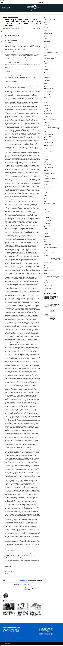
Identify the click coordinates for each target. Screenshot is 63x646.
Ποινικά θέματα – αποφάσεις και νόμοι (10, 2)
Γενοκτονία (46, 63)
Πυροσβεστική (46, 239)
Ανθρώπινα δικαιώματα (48, 33)
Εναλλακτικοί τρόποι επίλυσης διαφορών (51, 125)
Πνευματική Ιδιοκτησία (48, 217)
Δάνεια (45, 64)
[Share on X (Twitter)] (37, 28)
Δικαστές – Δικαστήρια (48, 96)
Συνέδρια (45, 250)
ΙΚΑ (44, 162)
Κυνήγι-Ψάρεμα (47, 181)
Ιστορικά (45, 165)
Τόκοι (45, 265)
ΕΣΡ (44, 147)
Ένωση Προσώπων (47, 137)
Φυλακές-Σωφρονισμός (48, 285)
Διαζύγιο (45, 71)
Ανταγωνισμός (46, 35)
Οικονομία (46, 204)
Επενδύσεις (46, 139)
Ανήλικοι (45, 32)
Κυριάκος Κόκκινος (28, 576)
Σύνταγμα (46, 255)
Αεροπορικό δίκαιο (47, 22)
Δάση (45, 66)
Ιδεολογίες (46, 159)
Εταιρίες (45, 148)
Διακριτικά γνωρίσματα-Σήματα (49, 74)
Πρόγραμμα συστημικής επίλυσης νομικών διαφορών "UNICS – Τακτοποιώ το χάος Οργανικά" (53, 230)
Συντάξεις (46, 256)
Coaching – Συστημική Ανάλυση (49, 19)
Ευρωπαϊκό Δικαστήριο (48, 151)
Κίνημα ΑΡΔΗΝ (46, 172)
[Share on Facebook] (36, 28)
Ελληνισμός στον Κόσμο (48, 121)
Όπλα (45, 206)
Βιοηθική (45, 55)
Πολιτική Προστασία (47, 223)
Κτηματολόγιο (46, 179)
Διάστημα (45, 78)
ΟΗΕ (45, 201)
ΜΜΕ (45, 190)
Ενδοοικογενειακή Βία (47, 129)
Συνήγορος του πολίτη (48, 253)
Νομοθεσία (46, 198)
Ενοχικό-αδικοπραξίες (46, 2)
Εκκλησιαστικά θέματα (48, 113)
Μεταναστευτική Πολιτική (48, 187)
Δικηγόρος (10, 576)
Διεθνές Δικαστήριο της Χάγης (49, 86)
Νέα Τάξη (45, 195)
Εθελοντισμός (46, 108)
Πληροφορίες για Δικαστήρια (49, 215)
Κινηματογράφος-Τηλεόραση (49, 173)
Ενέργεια (45, 131)
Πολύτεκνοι (46, 228)
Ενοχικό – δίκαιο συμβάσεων (55, 2)
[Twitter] (1, 36)
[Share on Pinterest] (39, 28)
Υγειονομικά (46, 273)
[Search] (61, 2)
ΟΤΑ (45, 209)
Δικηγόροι (45, 100)
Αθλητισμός (46, 24)
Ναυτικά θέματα (47, 193)
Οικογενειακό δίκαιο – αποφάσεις (49, 203)
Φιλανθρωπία (46, 280)
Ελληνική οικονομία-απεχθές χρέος (50, 119)
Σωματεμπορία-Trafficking (48, 262)
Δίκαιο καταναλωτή (47, 91)
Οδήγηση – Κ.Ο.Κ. (47, 200)
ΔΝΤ (45, 103)
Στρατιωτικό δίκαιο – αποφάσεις (49, 242)
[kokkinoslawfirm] (33, 8)
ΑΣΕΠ (45, 44)
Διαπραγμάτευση (47, 77)
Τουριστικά (46, 267)
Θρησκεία (45, 156)
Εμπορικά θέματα (27, 2)
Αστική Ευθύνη (46, 46)
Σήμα (45, 241)
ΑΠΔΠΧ (45, 38)
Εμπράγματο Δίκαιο (34, 2)
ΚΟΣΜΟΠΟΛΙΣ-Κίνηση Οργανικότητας (50, 178)
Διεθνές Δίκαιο (46, 85)
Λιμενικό (45, 186)
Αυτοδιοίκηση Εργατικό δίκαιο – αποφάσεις (51, 52)
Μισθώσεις (46, 189)
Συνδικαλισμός (46, 249)
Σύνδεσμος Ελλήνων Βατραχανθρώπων (50, 247)
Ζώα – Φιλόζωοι (46, 154)
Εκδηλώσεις (46, 111)
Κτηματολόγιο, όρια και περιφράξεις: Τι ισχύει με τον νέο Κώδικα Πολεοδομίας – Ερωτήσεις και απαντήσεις (35, 613)
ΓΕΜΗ (45, 60)
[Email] (1, 44)
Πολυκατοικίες (46, 226)
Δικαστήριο (46, 97)
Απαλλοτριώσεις (47, 36)
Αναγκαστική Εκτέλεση (48, 30)
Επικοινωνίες (46, 140)
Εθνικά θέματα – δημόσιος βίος (49, 110)
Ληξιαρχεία (46, 184)
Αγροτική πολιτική (47, 21)
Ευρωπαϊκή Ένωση (47, 150)
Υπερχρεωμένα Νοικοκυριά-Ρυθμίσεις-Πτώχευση (53, 277)
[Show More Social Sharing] (41, 28)
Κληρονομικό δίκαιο (47, 175)
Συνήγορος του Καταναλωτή (49, 252)
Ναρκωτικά (46, 192)
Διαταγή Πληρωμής (47, 80)
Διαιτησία (46, 72)
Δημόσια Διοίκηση (47, 69)
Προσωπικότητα (47, 236)
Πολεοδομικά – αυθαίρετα (48, 220)
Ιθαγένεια (21, 576)
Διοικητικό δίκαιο (16, 576)
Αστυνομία (46, 47)
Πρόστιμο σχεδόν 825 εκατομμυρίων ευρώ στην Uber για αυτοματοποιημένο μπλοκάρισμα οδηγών (9, 613)
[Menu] (2, 2)
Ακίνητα (45, 25)
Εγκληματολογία (47, 105)
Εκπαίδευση (46, 116)
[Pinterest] (1, 41)
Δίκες (45, 99)
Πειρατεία (46, 212)
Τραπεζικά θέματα (47, 268)
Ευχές (45, 153)
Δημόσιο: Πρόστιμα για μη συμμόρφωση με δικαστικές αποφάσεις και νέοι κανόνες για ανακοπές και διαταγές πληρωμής (22, 613)
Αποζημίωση (40, 2)
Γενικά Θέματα (46, 61)
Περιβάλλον (46, 214)
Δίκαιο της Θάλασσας (47, 94)
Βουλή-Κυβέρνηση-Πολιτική (49, 58)
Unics (7, 28)
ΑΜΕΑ (45, 28)
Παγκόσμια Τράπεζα (47, 211)
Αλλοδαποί (5, 576)
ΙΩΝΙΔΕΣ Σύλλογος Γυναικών (49, 167)
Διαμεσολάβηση (47, 75)
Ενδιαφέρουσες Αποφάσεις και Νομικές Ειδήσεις (53, 128)
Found (1, 645)
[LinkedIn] (1, 39)
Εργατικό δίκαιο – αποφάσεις (20, 2)
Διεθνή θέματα (46, 89)
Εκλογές (45, 114)
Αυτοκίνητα (46, 53)
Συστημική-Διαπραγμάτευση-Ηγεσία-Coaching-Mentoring (53, 259)
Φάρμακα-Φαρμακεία (47, 279)
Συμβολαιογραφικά (47, 244)
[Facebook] (1, 34)
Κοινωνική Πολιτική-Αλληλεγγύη (49, 176)
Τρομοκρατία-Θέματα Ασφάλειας (49, 270)
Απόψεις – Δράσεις (47, 41)
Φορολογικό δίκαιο (47, 283)
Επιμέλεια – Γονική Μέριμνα (48, 142)
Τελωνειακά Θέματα (47, 264)
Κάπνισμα (46, 170)
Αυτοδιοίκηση (46, 50)
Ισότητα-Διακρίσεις (47, 164)
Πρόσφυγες (46, 233)
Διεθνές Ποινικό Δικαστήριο (48, 88)
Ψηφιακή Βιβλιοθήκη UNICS (48, 288)
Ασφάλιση (46, 49)
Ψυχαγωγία (46, 290)
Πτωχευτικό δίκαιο (47, 238)
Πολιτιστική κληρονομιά (48, 225)
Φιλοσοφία (46, 282)
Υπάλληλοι (46, 275)
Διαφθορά (45, 83)
